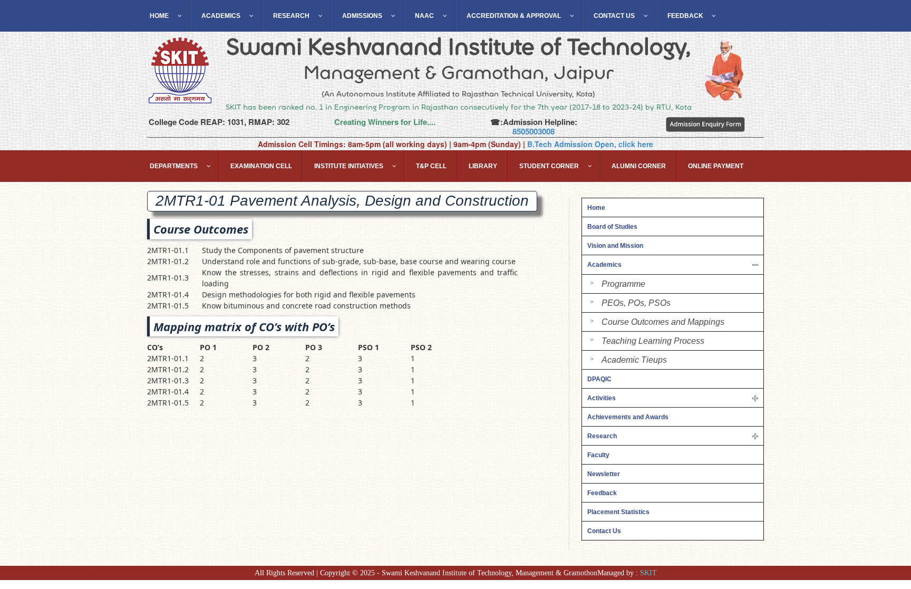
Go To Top (874, 531)
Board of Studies (612, 226)
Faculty (598, 455)
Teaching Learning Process (653, 340)
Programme (623, 283)
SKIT (648, 573)
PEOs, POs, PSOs (636, 302)
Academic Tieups (634, 359)
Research (602, 436)
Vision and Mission (615, 245)
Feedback (602, 493)
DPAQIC (599, 379)
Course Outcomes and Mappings (663, 321)
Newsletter (603, 474)
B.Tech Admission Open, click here (590, 144)
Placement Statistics (618, 512)
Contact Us (604, 531)
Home (596, 207)
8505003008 (533, 131)
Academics (604, 264)
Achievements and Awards (627, 417)
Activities (601, 398)
